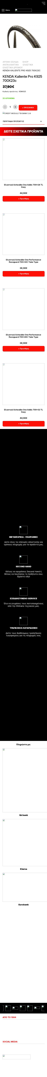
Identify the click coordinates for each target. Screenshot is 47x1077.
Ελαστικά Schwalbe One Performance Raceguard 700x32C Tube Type (23, 261)
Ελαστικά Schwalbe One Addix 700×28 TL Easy (23, 186)
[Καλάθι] (42, 10)
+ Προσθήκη (28, 108)
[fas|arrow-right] (23, 551)
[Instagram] (4, 1047)
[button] (43, 3)
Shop (25, 62)
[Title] (20, 3)
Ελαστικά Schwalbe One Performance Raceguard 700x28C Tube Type (23, 336)
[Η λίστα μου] (27, 3)
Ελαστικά (28, 65)
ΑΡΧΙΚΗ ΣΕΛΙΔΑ (10, 62)
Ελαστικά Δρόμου (13, 67)
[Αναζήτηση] (3, 3)
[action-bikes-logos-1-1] (23, 10)
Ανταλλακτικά (11, 65)
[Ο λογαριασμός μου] (24, 3)
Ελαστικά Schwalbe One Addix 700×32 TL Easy (23, 411)
